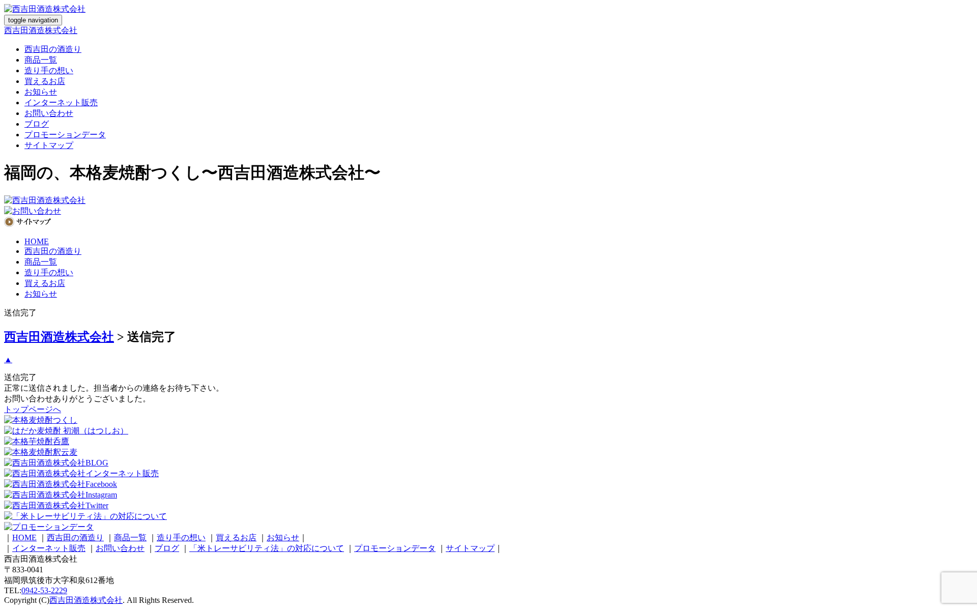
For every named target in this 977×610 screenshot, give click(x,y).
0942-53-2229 (44, 590)
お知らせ (40, 92)
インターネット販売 (61, 102)
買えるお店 (44, 81)
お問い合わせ (48, 113)
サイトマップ (48, 145)
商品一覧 (40, 59)
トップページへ (32, 409)
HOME (36, 241)
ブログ (36, 124)
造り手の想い (48, 70)
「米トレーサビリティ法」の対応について (266, 548)
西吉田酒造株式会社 (40, 30)
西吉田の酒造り (52, 49)
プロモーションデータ (65, 134)
